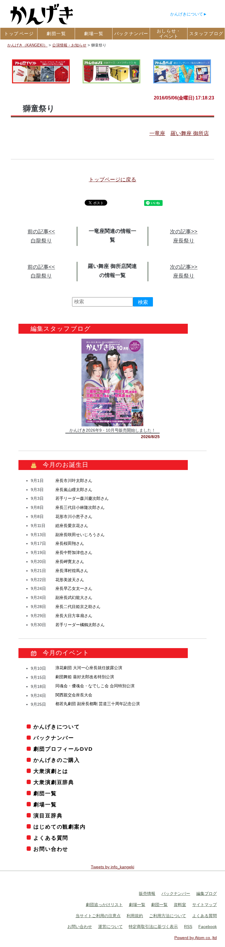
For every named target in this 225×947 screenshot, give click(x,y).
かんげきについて (186, 14)
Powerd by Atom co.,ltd (195, 938)
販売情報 (147, 893)
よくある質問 (50, 838)
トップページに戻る (112, 179)
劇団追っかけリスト (104, 904)
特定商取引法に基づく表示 (153, 926)
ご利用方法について (167, 915)
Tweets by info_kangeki (112, 867)
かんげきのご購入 (56, 760)
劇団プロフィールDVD (63, 749)
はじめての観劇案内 (59, 827)
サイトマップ (204, 904)
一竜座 (157, 133)
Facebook (207, 926)
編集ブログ (206, 893)
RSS (188, 926)
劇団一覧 (45, 793)
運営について (110, 926)
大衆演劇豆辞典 (53, 782)
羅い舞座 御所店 (190, 133)
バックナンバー (53, 738)
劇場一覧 (45, 804)
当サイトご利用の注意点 (98, 915)
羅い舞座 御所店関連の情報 (112, 270)
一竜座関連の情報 (110, 231)
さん (73, 480)
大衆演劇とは (50, 771)
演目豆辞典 (47, 816)
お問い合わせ (50, 849)
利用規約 (135, 915)
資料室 (180, 904)
